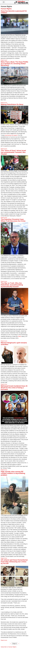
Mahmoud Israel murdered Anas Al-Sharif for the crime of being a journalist (14, 387)
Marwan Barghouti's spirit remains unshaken (14, 343)
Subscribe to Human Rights (8, 647)
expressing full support (11, 135)
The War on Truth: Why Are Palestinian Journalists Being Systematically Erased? (12, 284)
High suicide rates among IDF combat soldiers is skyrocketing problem (13, 473)
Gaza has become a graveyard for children (14, 12)
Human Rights (6, 9)
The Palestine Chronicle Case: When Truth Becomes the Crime (13, 220)
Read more (4, 60)
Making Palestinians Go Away (12, 104)
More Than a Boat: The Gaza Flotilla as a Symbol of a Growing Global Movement (14, 63)
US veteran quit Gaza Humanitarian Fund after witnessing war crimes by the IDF (14, 561)
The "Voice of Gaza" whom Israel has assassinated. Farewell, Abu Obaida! (13, 152)
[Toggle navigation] (4, 2)
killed (19, 336)
